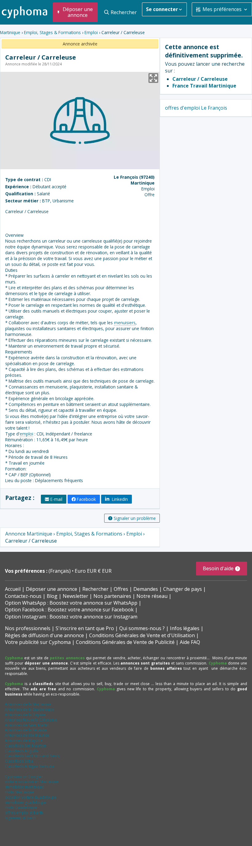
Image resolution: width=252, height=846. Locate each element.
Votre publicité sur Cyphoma (38, 642)
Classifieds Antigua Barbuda (29, 766)
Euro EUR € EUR (93, 570)
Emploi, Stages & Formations (52, 32)
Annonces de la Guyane (25, 714)
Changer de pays (182, 589)
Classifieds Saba (19, 761)
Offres (121, 589)
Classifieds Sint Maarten (25, 745)
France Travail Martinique (204, 85)
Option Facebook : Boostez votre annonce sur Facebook (69, 609)
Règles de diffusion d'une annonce (44, 635)
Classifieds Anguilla (21, 751)
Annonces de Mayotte (24, 740)
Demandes (145, 589)
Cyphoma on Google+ (24, 776)
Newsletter (75, 596)
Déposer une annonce (51, 589)
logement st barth (20, 818)
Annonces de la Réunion (26, 730)
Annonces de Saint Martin (27, 725)
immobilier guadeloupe (25, 802)
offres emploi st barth (24, 812)
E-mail (56, 499)
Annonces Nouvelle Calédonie (31, 720)
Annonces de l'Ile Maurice (27, 735)
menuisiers (125, 323)
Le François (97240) (134, 177)
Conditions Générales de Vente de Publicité (125, 642)
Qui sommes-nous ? (142, 628)
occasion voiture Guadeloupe (31, 797)
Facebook (86, 499)
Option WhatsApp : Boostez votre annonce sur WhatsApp (71, 602)
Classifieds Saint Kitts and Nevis (32, 755)
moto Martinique (19, 792)
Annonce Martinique (28, 533)
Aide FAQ (190, 642)
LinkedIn (119, 499)
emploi (26, 434)
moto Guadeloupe (21, 807)
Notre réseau (151, 596)
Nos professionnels (27, 628)
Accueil (13, 589)
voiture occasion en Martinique (32, 781)
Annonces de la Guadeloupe (29, 709)
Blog (52, 596)
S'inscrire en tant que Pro (85, 628)
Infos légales (184, 628)
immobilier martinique (24, 786)
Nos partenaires (112, 596)
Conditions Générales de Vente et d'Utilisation (142, 635)
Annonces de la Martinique (28, 704)
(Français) (60, 570)
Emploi (91, 32)
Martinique (10, 32)
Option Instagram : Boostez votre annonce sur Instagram (71, 616)
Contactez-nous (23, 596)
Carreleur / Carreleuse (200, 79)
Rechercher (95, 589)
